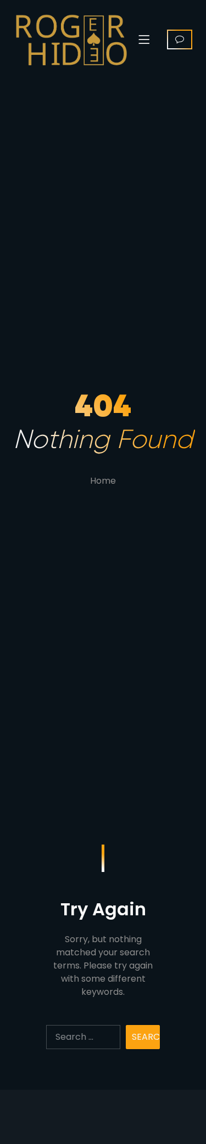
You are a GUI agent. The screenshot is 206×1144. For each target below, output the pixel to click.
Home (103, 480)
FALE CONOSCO (179, 39)
